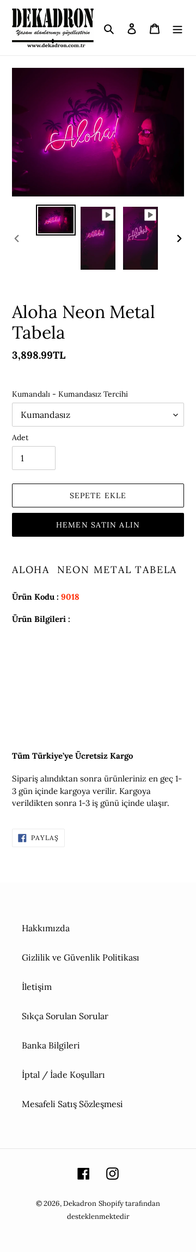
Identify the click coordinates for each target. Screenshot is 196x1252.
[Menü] (177, 28)
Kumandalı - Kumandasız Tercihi (70, 394)
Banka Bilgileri (51, 1045)
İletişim (37, 986)
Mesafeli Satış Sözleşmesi (72, 1103)
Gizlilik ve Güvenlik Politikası (80, 957)
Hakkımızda (46, 928)
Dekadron (79, 1203)
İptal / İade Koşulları (63, 1074)
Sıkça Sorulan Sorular (65, 1016)
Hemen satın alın (98, 525)
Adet (20, 437)
